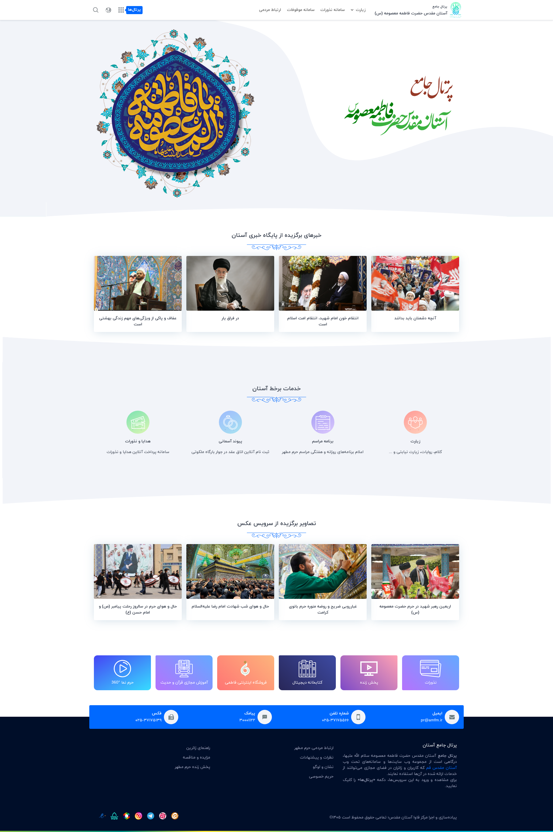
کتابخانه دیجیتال (307, 682)
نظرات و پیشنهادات (317, 757)
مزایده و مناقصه (196, 757)
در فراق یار (230, 318)
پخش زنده (369, 682)
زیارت (360, 10)
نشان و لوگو (323, 767)
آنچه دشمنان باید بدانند (415, 318)
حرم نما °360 (122, 682)
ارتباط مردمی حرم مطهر (314, 748)
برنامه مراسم (323, 441)
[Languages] (108, 10)
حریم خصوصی (321, 776)
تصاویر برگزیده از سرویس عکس (276, 524)
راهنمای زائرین (198, 748)
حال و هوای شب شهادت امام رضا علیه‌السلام (230, 606)
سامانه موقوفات (301, 10)
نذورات (431, 682)
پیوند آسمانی (230, 441)
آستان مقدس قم (441, 768)
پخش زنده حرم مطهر (192, 767)
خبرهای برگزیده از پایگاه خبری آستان (276, 235)
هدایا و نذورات (138, 441)
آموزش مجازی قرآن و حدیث (184, 682)
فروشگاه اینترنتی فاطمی (246, 682)
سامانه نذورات (332, 10)
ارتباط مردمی (270, 10)
